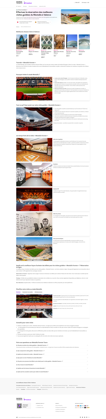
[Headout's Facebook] (86, 417)
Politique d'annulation (60, 411)
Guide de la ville (42, 6)
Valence (17, 26)
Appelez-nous (40, 405)
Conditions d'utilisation (60, 409)
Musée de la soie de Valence (59, 387)
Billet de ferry (45, 389)
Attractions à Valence (33, 6)
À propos (25, 6)
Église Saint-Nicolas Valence (33, 387)
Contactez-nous (40, 407)
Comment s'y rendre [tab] (27, 292)
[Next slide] (90, 44)
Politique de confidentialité (61, 407)
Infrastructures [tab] (38, 292)
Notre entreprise (58, 405)
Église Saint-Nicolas (70, 387)
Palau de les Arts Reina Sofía (46, 387)
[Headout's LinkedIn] (80, 417)
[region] (53, 46)
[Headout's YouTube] (84, 417)
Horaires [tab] (18, 292)
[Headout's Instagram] (82, 417)
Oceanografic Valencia (36, 385)
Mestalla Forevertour (73, 385)
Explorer (19, 6)
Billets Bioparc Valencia (47, 385)
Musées (17, 389)
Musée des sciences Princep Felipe (60, 385)
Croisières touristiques (30, 389)
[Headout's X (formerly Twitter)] (88, 417)
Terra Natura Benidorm (21, 387)
